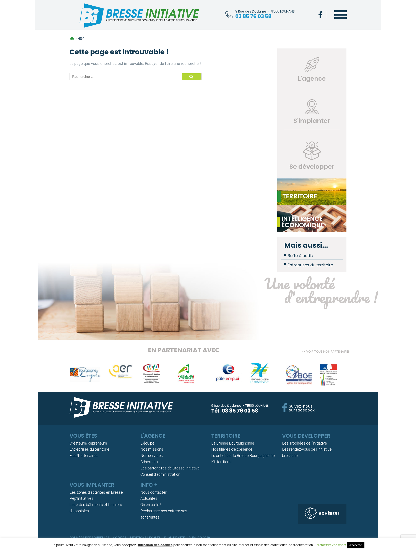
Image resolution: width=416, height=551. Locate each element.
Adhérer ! (329, 514)
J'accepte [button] (355, 545)
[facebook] (320, 14)
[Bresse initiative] (139, 16)
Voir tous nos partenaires (328, 351)
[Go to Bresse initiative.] (72, 38)
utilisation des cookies (155, 545)
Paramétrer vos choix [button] (330, 545)
